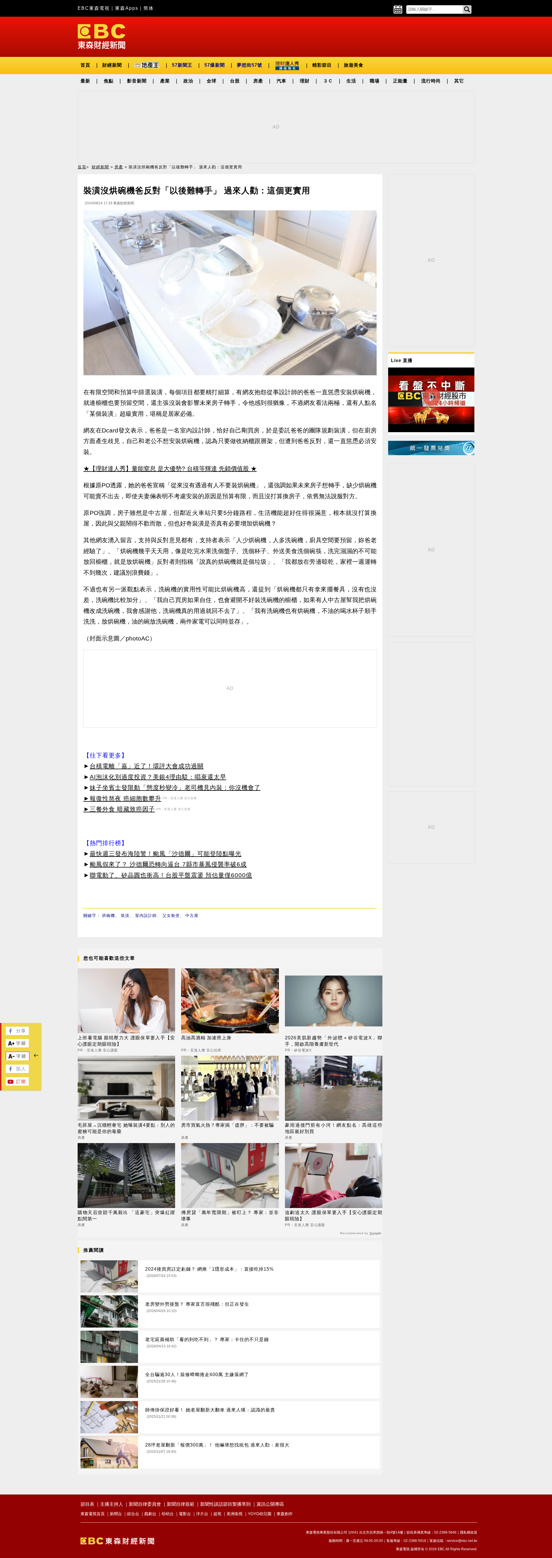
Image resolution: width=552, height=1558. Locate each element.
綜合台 (133, 1513)
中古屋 (191, 915)
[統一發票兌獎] (431, 453)
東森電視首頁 (92, 1513)
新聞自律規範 (180, 1504)
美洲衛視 (235, 1513)
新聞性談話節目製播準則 (225, 1504)
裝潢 (125, 915)
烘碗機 (108, 915)
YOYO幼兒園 (259, 1513)
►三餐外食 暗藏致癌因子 (119, 809)
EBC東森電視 (94, 8)
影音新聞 (137, 80)
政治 (188, 80)
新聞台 (116, 1513)
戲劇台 (150, 1513)
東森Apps (126, 8)
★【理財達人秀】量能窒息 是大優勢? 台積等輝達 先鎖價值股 (166, 468)
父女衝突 (171, 915)
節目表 (87, 1504)
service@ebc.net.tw (462, 1541)
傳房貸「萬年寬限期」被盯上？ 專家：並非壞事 (230, 1215)
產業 (165, 80)
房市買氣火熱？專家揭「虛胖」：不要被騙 (227, 1125)
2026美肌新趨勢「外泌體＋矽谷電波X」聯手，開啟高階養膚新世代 (333, 1041)
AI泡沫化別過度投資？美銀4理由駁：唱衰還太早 (158, 777)
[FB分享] (17, 1033)
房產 (258, 80)
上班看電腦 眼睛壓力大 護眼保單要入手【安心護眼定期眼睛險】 (126, 1041)
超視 (217, 1513)
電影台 (185, 1513)
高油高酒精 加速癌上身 (206, 1037)
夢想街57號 (249, 65)
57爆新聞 (214, 65)
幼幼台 (168, 1513)
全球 (211, 80)
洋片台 (202, 1513)
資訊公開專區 (270, 1504)
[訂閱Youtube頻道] (17, 1084)
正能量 (400, 80)
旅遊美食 (353, 65)
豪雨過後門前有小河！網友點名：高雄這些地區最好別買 (333, 1128)
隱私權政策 (468, 1532)
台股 (235, 80)
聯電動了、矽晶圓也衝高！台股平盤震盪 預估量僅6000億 (171, 875)
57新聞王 (182, 65)
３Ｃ (328, 80)
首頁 (85, 65)
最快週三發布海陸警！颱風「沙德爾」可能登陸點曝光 (165, 853)
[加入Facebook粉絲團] (17, 1071)
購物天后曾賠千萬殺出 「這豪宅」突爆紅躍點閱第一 (126, 1215)
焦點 (109, 80)
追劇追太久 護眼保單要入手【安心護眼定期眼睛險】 (333, 1215)
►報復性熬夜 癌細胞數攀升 (122, 798)
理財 (305, 80)
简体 (148, 8)
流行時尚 (431, 80)
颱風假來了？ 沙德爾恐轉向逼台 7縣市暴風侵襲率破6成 (168, 864)
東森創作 (285, 1513)
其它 (459, 80)
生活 (351, 80)
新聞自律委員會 (145, 1504)
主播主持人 (111, 1504)
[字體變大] (17, 1045)
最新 (85, 80)
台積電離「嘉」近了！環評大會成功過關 (147, 766)
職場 (374, 80)
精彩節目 (322, 65)
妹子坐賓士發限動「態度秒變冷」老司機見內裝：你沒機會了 (175, 787)
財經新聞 (112, 65)
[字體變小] (17, 1059)
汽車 (281, 80)
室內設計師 (146, 915)
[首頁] (101, 36)
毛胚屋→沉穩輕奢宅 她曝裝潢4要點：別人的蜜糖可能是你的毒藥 (126, 1128)
